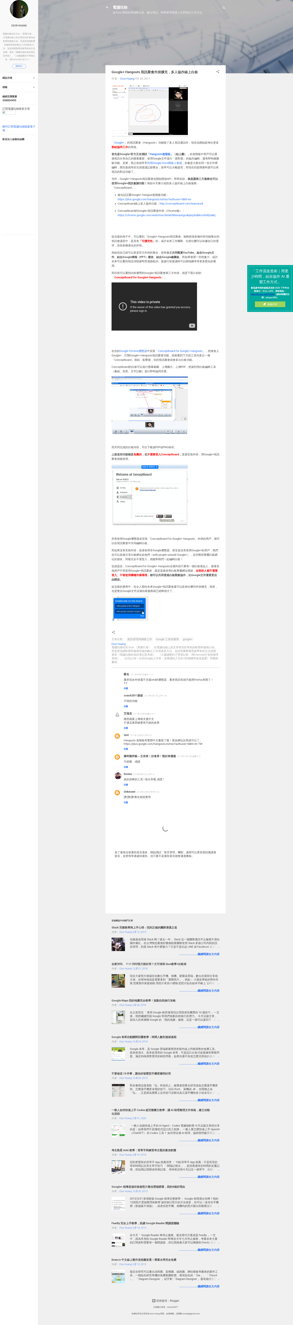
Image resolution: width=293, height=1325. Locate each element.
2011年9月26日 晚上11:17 (141, 674)
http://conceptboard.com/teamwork (181, 203)
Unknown (129, 791)
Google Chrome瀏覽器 (133, 351)
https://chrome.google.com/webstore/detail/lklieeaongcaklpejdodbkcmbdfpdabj (166, 215)
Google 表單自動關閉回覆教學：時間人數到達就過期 (144, 1037)
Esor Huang (19, 25)
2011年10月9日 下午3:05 (141, 735)
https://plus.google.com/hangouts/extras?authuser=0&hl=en (154, 199)
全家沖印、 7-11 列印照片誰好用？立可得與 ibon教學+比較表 (149, 964)
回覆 (126, 688)
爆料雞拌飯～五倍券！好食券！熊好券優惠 (150, 756)
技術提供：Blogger (167, 1300)
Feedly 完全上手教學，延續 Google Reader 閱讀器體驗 (145, 1223)
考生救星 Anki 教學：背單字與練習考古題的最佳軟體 (144, 1150)
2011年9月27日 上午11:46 (155, 696)
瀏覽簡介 (19, 66)
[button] (218, 72)
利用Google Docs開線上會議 (164, 163)
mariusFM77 (172, 1307)
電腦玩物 (120, 7)
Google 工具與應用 (167, 639)
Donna (128, 774)
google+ (188, 639)
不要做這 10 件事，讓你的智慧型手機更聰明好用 (141, 1073)
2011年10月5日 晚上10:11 (144, 714)
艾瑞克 (128, 713)
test (126, 735)
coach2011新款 (133, 695)
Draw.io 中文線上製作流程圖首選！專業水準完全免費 (144, 1259)
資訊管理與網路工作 (139, 639)
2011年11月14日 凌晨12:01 (189, 756)
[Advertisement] (165, 41)
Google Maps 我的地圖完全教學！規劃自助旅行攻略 (144, 1000)
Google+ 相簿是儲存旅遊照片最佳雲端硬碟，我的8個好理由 (148, 1186)
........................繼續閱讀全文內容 (199, 954)
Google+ (119, 142)
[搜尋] (224, 8)
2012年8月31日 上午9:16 (143, 774)
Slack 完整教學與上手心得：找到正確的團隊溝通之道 (144, 927)
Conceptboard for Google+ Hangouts (180, 351)
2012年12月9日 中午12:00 (148, 792)
